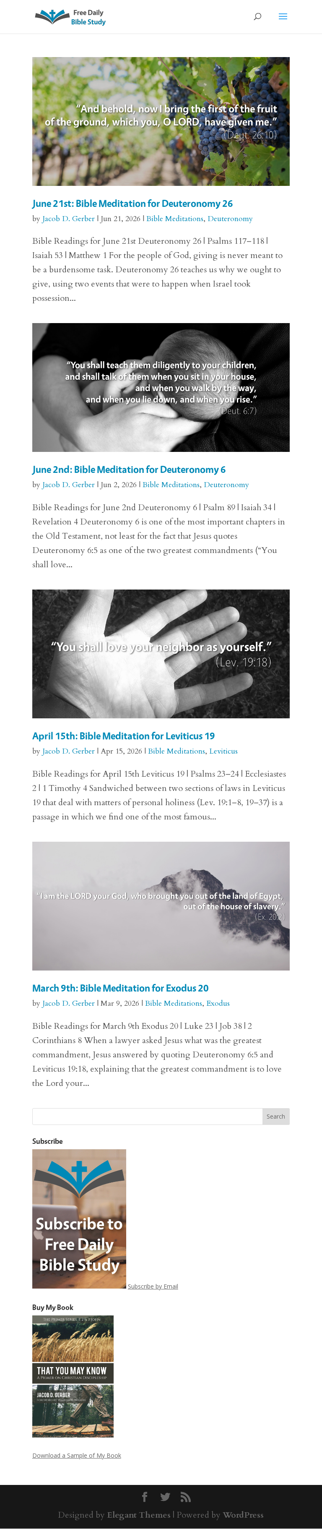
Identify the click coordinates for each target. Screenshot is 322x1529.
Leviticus (223, 751)
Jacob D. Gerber (68, 219)
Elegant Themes (139, 1515)
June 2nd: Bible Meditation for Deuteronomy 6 (129, 469)
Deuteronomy (230, 219)
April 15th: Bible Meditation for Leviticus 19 (123, 736)
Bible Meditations (174, 219)
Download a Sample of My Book (76, 1455)
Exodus (218, 1003)
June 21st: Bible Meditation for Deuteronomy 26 (132, 203)
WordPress (243, 1515)
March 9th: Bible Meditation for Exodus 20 (120, 988)
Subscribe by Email (153, 1286)
